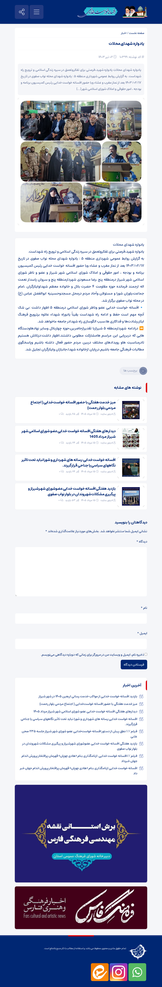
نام (144, 608)
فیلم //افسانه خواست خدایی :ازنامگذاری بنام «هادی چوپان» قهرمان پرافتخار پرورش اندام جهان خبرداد (79, 758)
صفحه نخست (136, 33)
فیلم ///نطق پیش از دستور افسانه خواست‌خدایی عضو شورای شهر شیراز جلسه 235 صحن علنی (79, 733)
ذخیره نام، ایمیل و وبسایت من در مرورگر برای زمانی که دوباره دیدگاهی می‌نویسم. (92, 654)
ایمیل (142, 633)
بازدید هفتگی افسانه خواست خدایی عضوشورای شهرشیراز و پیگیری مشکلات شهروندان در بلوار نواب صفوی (72, 491)
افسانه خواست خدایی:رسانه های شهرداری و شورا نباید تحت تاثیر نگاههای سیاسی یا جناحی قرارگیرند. (68, 462)
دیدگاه (141, 541)
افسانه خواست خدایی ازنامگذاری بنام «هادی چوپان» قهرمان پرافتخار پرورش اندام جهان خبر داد (78, 770)
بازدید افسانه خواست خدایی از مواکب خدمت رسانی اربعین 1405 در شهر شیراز (88, 696)
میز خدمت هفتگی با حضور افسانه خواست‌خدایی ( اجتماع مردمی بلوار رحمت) (73, 405)
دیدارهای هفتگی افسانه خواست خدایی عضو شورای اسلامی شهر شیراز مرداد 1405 (68, 434)
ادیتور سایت (107, 414)
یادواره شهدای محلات (126, 43)
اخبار (123, 33)
